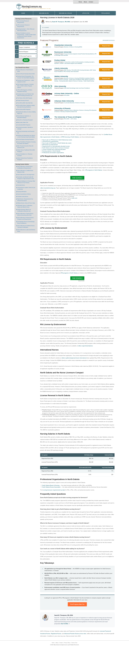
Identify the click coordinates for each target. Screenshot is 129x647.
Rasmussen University (62, 52)
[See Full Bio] (69, 624)
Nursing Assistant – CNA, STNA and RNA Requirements (25, 29)
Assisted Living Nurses (22, 196)
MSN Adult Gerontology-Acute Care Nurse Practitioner (77, 88)
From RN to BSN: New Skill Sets (25, 103)
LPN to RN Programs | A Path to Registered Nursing (24, 90)
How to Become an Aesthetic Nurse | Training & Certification (26, 226)
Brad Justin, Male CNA (22, 122)
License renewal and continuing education (54, 149)
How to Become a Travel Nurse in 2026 (25, 70)
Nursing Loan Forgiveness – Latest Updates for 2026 (25, 81)
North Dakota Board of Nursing (50, 485)
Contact (91, 2)
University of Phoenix (62, 108)
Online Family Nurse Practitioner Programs (25, 158)
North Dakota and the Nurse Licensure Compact (55, 148)
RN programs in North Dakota (69, 273)
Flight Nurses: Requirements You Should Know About (25, 199)
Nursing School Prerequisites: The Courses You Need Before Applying (25, 77)
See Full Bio (64, 623)
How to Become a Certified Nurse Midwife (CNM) (25, 171)
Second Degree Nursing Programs (25, 139)
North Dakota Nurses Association (51, 487)
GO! (26, 60)
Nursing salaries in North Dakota (51, 151)
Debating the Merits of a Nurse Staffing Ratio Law (26, 112)
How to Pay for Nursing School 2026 (26, 73)
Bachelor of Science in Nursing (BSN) (73, 47)
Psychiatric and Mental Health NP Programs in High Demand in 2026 (25, 177)
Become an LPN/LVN (65, 13)
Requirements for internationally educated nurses (56, 146)
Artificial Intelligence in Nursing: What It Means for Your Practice (26, 181)
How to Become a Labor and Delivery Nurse (26, 230)
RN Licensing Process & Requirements (23, 21)
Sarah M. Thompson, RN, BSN (61, 21)
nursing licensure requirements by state (54, 490)
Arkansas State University (64, 101)
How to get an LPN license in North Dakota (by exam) (57, 140)
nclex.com (74, 198)
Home (80, 2)
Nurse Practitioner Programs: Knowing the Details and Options (26, 142)
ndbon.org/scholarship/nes (85, 346)
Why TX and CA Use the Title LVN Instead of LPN (25, 146)
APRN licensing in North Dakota (70, 137)
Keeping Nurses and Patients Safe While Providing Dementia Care (25, 94)
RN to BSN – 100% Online (70, 118)
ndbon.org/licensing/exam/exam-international (74, 358)
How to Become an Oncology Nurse (25, 174)
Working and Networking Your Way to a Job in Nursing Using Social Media (26, 136)
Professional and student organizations (53, 152)
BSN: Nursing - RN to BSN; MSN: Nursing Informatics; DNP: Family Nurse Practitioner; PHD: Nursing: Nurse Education (75, 71)
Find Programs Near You (77, 604)
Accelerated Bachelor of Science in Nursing (74, 102)
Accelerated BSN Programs (23, 125)
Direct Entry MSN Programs (23, 109)
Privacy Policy (67, 642)
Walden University (61, 76)
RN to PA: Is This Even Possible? (25, 120)
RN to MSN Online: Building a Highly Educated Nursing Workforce (26, 106)
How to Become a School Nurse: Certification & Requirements (25, 167)
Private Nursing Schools (23, 100)
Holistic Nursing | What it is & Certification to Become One (24, 210)
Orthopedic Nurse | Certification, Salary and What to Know (24, 206)
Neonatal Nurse (21, 185)
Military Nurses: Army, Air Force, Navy (26, 203)
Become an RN (44, 13)
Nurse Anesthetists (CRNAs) (24, 194)
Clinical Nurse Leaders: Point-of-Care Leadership (26, 188)
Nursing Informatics (22, 191)
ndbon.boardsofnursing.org (47, 188)
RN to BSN (66, 95)
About (85, 2)
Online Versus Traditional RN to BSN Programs (26, 150)
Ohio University (60, 86)
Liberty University (61, 68)
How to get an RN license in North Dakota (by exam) (56, 143)
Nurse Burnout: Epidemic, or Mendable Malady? (24, 116)
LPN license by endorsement (50, 141)
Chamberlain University (63, 45)
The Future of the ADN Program (24, 98)
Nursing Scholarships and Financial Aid (25, 132)
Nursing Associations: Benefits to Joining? (25, 128)
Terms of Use (74, 642)
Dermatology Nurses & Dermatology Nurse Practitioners (25, 222)
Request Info (106, 46)
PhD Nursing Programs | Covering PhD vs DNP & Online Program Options (25, 86)
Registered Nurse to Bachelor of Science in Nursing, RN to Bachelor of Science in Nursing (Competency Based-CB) (75, 111)
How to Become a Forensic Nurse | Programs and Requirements (25, 218)
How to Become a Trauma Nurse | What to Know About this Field (25, 214)
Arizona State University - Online (66, 93)
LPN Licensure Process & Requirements (23, 25)
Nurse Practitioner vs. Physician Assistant (24, 154)
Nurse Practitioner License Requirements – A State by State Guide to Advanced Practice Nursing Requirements (26, 35)
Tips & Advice (105, 13)
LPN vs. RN (85, 13)
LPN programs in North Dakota (93, 170)
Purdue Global (59, 60)
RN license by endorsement (50, 144)
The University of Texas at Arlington (67, 117)
